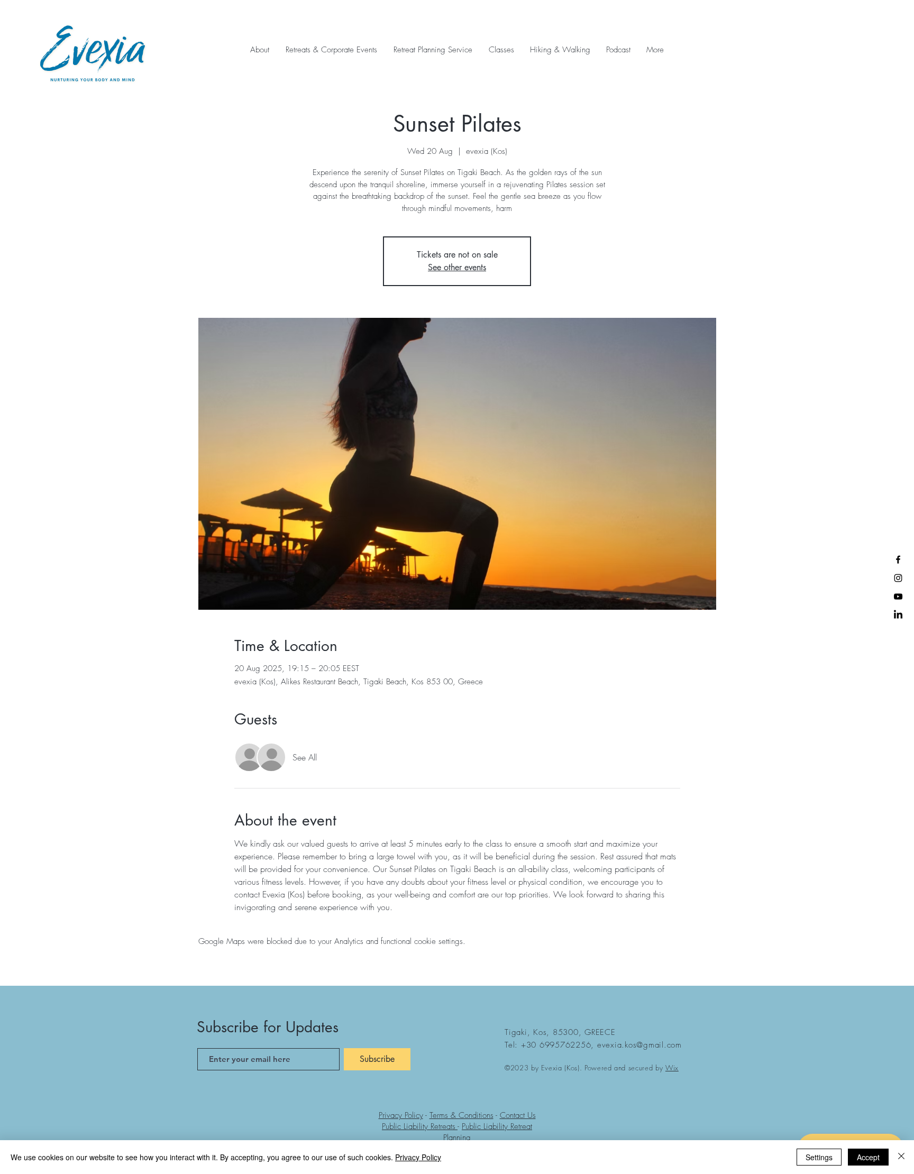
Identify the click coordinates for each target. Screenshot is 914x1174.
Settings (819, 1157)
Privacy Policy (401, 1115)
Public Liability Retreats (420, 1126)
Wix (672, 1067)
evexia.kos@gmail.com (639, 1045)
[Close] (901, 1157)
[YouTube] (898, 596)
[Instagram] (898, 578)
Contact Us (518, 1115)
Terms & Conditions (461, 1115)
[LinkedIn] (898, 615)
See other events (457, 267)
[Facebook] (898, 559)
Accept (868, 1157)
